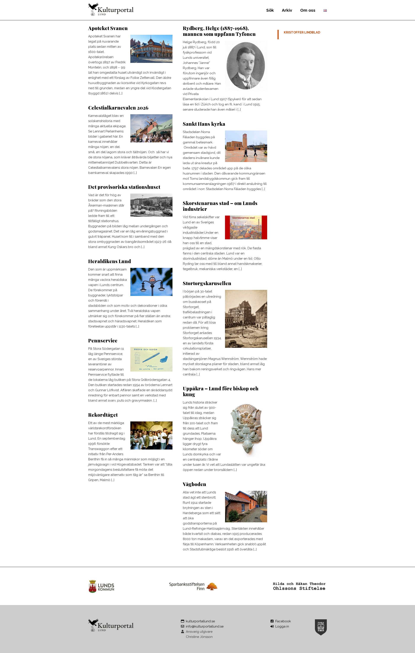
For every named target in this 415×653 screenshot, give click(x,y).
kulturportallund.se (200, 621)
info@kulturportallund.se (204, 626)
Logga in (282, 626)
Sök (270, 10)
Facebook (283, 621)
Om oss (307, 10)
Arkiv (287, 10)
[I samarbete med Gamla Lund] (321, 626)
